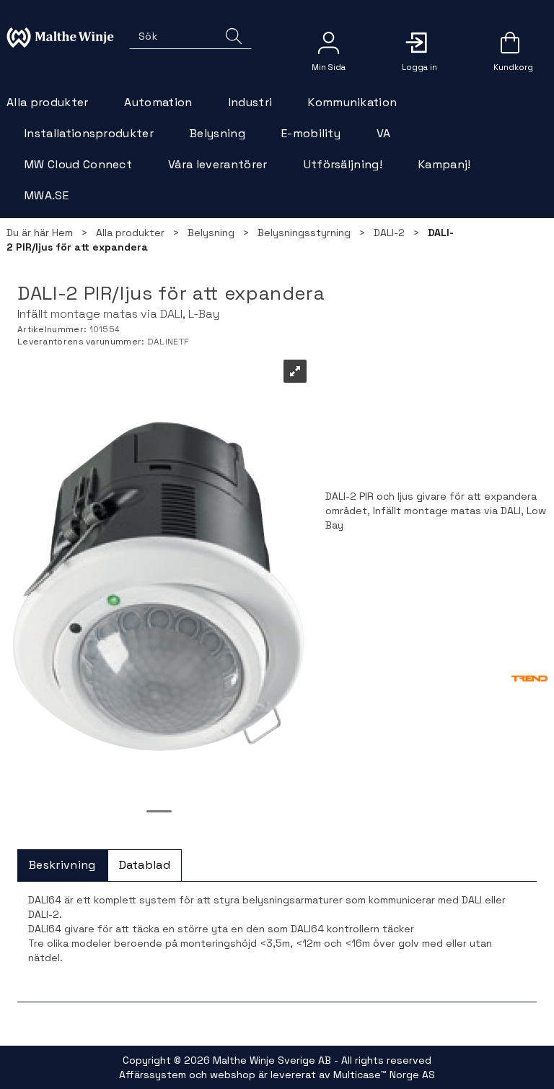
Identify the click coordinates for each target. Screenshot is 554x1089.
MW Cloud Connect (78, 164)
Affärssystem (152, 1074)
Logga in (419, 42)
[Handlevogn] (510, 47)
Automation (158, 102)
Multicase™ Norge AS (384, 1074)
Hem (62, 232)
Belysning (217, 133)
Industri (251, 102)
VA (384, 133)
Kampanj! (444, 164)
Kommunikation (352, 102)
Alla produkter (47, 102)
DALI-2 (389, 232)
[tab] (62, 865)
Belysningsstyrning (304, 232)
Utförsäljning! (343, 164)
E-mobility (310, 133)
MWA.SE (47, 195)
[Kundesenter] (328, 42)
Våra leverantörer (217, 164)
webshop (232, 1074)
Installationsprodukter (89, 133)
